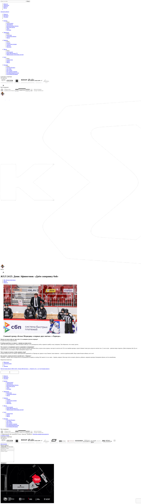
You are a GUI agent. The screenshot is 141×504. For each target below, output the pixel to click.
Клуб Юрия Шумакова (12, 74)
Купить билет (9, 23)
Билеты (5, 20)
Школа (8, 62)
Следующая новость (44, 368)
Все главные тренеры (11, 71)
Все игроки (9, 70)
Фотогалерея (9, 52)
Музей (8, 61)
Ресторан (8, 30)
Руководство (9, 59)
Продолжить (4, 444)
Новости (6, 4)
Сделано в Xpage (5, 435)
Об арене (6, 16)
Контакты (6, 15)
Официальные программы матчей (15, 54)
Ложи (7, 28)
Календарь (9, 35)
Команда (6, 6)
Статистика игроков (11, 44)
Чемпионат (6, 5)
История (6, 65)
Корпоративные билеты (12, 26)
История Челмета (10, 67)
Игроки (8, 43)
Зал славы (8, 69)
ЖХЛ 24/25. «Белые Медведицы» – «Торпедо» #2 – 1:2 (25, 368)
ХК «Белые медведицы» (10, 280)
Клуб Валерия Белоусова (12, 73)
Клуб (5, 57)
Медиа (5, 8)
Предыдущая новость (6, 368)
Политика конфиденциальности (41, 434)
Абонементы (9, 24)
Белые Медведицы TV (12, 53)
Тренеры (8, 45)
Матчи (8, 37)
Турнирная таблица (11, 36)
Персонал (8, 46)
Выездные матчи (10, 27)
